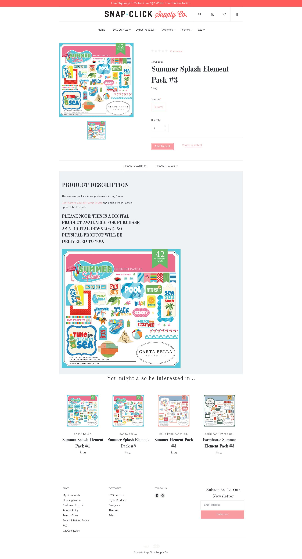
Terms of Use (70, 515)
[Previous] (63, 131)
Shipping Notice (72, 500)
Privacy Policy (70, 510)
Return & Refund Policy (76, 520)
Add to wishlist (193, 145)
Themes (185, 29)
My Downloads (71, 495)
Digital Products (145, 29)
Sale (199, 29)
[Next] (129, 131)
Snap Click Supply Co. (155, 552)
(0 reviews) (176, 51)
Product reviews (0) (167, 166)
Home (101, 29)
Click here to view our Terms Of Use (82, 203)
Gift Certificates (71, 530)
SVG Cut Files (120, 29)
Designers (167, 29)
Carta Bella (157, 61)
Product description (135, 166)
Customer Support (73, 505)
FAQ (65, 525)
